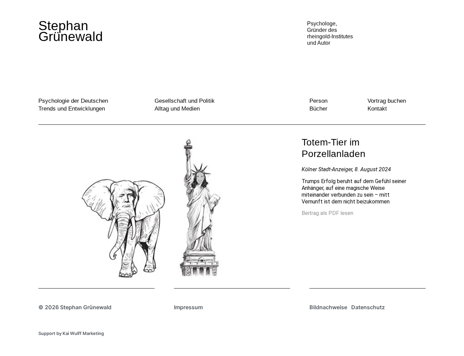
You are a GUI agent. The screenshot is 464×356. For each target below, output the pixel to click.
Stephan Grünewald (70, 31)
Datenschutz (368, 307)
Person (318, 101)
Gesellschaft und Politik (185, 101)
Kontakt (377, 108)
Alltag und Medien (177, 108)
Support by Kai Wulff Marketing (71, 333)
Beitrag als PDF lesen (327, 213)
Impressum (188, 307)
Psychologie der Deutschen (73, 101)
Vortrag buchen (387, 101)
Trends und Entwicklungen (71, 108)
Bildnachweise (328, 307)
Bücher (318, 108)
